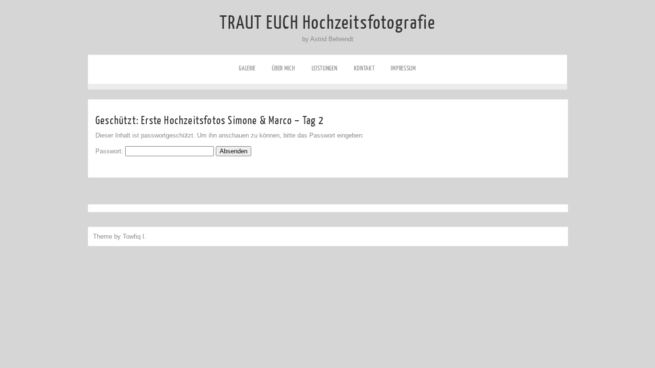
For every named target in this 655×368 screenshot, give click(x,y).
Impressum (403, 68)
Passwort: (110, 151)
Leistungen (325, 68)
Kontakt (364, 68)
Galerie (247, 68)
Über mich (283, 68)
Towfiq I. (134, 236)
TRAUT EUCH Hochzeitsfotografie (327, 23)
